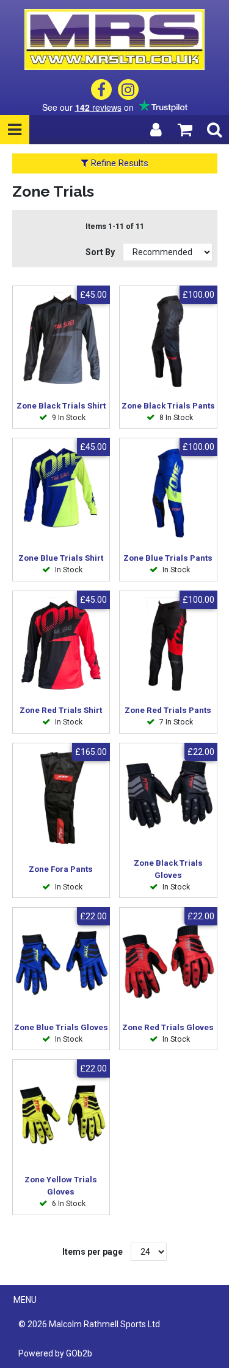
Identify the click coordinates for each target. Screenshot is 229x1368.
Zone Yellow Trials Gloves (60, 1185)
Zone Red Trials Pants (168, 710)
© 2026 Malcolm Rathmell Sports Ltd (89, 1324)
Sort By (101, 252)
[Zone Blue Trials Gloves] (61, 962)
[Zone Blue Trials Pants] (168, 492)
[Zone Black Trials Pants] (168, 340)
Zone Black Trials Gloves (168, 869)
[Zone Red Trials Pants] (168, 645)
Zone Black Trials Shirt (61, 405)
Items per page (92, 1252)
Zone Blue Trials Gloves (61, 1027)
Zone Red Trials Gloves (168, 1027)
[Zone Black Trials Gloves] (168, 797)
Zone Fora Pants (61, 869)
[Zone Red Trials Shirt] (61, 645)
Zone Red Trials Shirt (61, 710)
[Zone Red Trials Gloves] (168, 962)
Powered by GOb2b (55, 1353)
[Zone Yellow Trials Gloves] (61, 1114)
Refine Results (118, 163)
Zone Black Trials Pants (168, 405)
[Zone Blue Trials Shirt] (61, 492)
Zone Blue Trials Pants (168, 558)
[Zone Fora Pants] (61, 797)
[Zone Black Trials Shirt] (61, 340)
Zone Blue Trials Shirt (60, 558)
